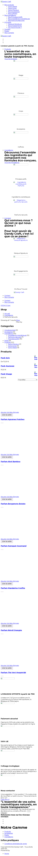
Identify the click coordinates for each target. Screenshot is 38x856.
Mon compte (9, 33)
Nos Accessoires (14, 12)
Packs (6, 835)
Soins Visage (12, 6)
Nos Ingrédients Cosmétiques (19, 19)
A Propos (7, 22)
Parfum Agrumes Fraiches (12, 419)
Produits (7, 49)
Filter (18, 320)
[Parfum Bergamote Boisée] (14, 493)
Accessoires (8, 833)
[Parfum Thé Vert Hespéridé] (14, 662)
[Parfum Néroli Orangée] (14, 620)
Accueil (7, 313)
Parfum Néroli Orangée (11, 630)
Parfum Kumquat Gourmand (13, 546)
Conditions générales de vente (15, 844)
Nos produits (9, 5)
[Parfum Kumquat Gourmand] (14, 536)
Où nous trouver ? (15, 27)
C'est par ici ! (5, 799)
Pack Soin (5, 358)
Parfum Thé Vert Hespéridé (13, 672)
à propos (7, 218)
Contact (7, 29)
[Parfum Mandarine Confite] (14, 578)
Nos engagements (15, 26)
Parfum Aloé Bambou (10, 461)
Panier (6, 31)
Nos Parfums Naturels (16, 20)
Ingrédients (8, 150)
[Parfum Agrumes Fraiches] (14, 409)
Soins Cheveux (13, 10)
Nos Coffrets (12, 13)
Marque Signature (15, 24)
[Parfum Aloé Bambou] (14, 451)
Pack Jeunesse (7, 366)
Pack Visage (6, 374)
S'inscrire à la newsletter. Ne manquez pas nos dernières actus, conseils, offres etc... (18, 810)
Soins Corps (12, 8)
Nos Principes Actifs (15, 17)
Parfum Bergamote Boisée (13, 504)
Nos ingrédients (10, 15)
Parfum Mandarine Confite (13, 588)
